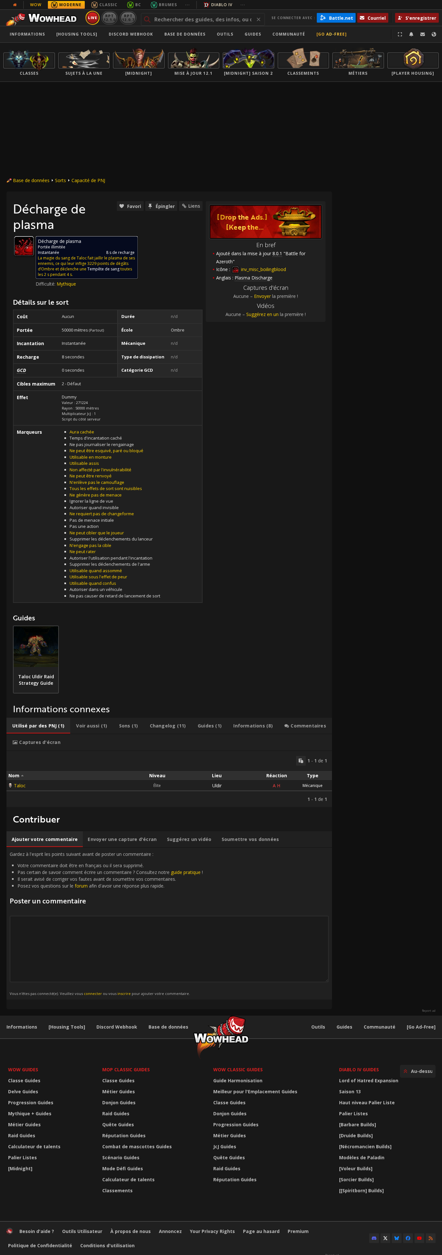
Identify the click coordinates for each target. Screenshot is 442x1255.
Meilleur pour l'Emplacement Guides (255, 1091)
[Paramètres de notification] (411, 34)
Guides (253, 34)
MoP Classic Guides (126, 1069)
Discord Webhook (131, 34)
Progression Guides (30, 1102)
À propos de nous (130, 1231)
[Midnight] (20, 1168)
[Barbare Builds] (357, 1124)
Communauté (288, 34)
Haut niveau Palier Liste (367, 1102)
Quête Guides (118, 1124)
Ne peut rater (83, 551)
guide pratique (186, 872)
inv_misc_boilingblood (263, 269)
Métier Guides (24, 1124)
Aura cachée (82, 432)
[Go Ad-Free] (331, 34)
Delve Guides (23, 1091)
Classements (117, 1190)
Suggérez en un (262, 314)
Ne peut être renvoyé (91, 476)
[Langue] (434, 34)
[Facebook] (408, 1238)
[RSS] (431, 1238)
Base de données (184, 34)
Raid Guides (21, 1135)
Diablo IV (221, 4)
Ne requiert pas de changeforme (102, 514)
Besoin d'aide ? (36, 1231)
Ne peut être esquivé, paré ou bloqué (106, 450)
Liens (194, 206)
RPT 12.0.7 (128, 17)
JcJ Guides (224, 1146)
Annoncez (170, 1231)
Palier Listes (22, 1157)
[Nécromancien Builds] (365, 1146)
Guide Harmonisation (237, 1080)
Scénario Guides (120, 1157)
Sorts (60, 180)
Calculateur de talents (34, 1146)
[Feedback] (422, 34)
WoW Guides (23, 1069)
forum (81, 886)
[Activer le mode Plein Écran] (400, 34)
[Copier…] (301, 761)
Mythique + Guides (29, 1113)
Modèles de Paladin (361, 1157)
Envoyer (262, 296)
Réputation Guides (124, 1135)
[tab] (38, 726)
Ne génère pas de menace (96, 495)
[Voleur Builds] (355, 1168)
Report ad (429, 1010)
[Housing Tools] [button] (76, 34)
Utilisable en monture (91, 457)
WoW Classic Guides (238, 1069)
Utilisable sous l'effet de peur (98, 577)
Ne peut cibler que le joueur (97, 533)
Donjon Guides (119, 1102)
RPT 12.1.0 (110, 17)
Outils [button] (225, 34)
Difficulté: (46, 284)
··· (187, 4)
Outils (318, 1027)
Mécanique (313, 785)
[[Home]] (43, 18)
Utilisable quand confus (93, 583)
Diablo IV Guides (359, 1069)
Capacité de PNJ (88, 180)
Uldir (217, 785)
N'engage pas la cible (90, 545)
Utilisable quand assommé (96, 570)
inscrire (124, 993)
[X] (385, 1238)
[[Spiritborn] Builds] (361, 1190)
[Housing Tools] (67, 1027)
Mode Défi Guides (122, 1168)
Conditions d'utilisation (107, 1245)
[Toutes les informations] (15, 5)
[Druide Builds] (356, 1135)
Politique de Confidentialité (40, 1245)
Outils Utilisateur (82, 1231)
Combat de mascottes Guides (137, 1146)
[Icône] (24, 246)
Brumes (168, 4)
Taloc (20, 785)
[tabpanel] (169, 779)
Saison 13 (350, 1091)
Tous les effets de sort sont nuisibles (106, 488)
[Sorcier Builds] (356, 1179)
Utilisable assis (84, 463)
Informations (27, 34)
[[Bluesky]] (397, 1238)
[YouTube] (419, 1238)
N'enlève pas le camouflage (97, 482)
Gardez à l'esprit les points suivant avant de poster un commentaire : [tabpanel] (106, 923)
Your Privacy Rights (212, 1231)
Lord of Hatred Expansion (368, 1080)
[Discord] (374, 1238)
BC (138, 4)
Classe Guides (24, 1080)
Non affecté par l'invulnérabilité (100, 470)
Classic (108, 4)
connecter (93, 993)
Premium (298, 1231)
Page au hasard (261, 1231)
